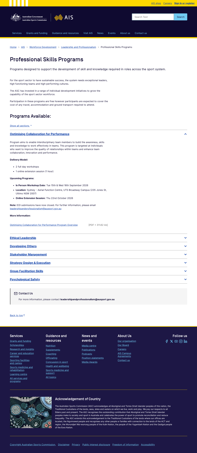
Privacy (76, 444)
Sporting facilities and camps (19, 362)
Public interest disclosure (96, 444)
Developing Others (23, 246)
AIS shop (156, 3)
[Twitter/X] (171, 342)
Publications (88, 349)
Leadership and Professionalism (78, 47)
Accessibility (148, 444)
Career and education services (22, 355)
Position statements (93, 357)
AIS (23, 47)
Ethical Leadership (23, 238)
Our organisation (127, 341)
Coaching (51, 353)
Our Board (123, 345)
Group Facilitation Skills (26, 271)
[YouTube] (176, 342)
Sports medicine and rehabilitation (21, 369)
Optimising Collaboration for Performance (39, 134)
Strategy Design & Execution (30, 263)
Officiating (51, 357)
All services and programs (18, 380)
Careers (167, 3)
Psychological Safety (25, 279)
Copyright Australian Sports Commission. (33, 444)
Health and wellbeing (57, 366)
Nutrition (50, 345)
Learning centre (18, 374)
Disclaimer (64, 444)
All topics (51, 377)
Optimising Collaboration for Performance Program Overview (44, 224)
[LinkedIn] (185, 342)
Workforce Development (42, 47)
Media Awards (89, 362)
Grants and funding (20, 341)
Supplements (53, 349)
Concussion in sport (57, 362)
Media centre (89, 345)
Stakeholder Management (28, 254)
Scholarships (17, 345)
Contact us (124, 360)
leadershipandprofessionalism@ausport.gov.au (35, 208)
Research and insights (22, 349)
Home (13, 47)
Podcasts (87, 353)
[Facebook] (167, 342)
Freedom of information (125, 444)
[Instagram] (181, 342)
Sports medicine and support (57, 371)
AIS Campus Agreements (124, 355)
